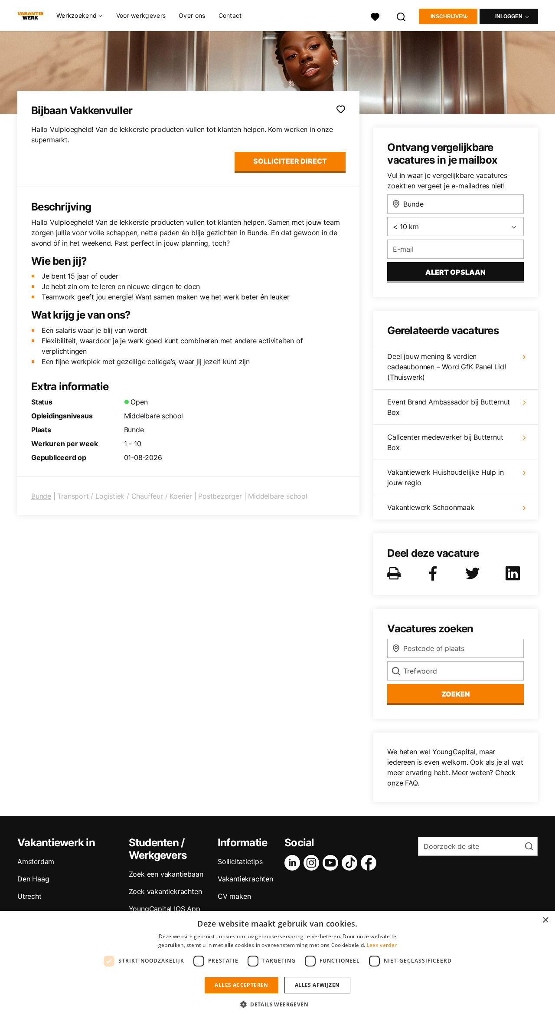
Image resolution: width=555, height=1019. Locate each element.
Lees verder (382, 945)
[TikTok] (351, 863)
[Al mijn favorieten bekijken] (375, 15)
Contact (230, 15)
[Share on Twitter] (474, 573)
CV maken (234, 896)
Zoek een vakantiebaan (166, 874)
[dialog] (277, 965)
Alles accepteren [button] (241, 985)
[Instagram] (313, 863)
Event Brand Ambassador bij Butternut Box (448, 407)
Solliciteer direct (290, 161)
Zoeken (455, 694)
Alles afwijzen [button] (317, 985)
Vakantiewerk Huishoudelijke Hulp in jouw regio (445, 477)
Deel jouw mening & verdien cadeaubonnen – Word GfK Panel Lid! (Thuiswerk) (446, 366)
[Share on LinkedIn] (514, 573)
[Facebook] (370, 863)
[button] (277, 1004)
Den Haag (33, 878)
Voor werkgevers (141, 15)
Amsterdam (35, 861)
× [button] (545, 920)
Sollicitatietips (240, 861)
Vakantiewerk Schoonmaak (430, 507)
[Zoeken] (401, 15)
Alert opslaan (455, 272)
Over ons (192, 15)
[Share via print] (395, 573)
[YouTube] (332, 863)
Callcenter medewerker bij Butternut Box (445, 442)
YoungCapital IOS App (164, 908)
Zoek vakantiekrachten (165, 891)
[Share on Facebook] (434, 573)
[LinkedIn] (294, 863)
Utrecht (29, 896)
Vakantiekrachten (245, 878)
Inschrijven (448, 16)
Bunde (41, 496)
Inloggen (508, 16)
